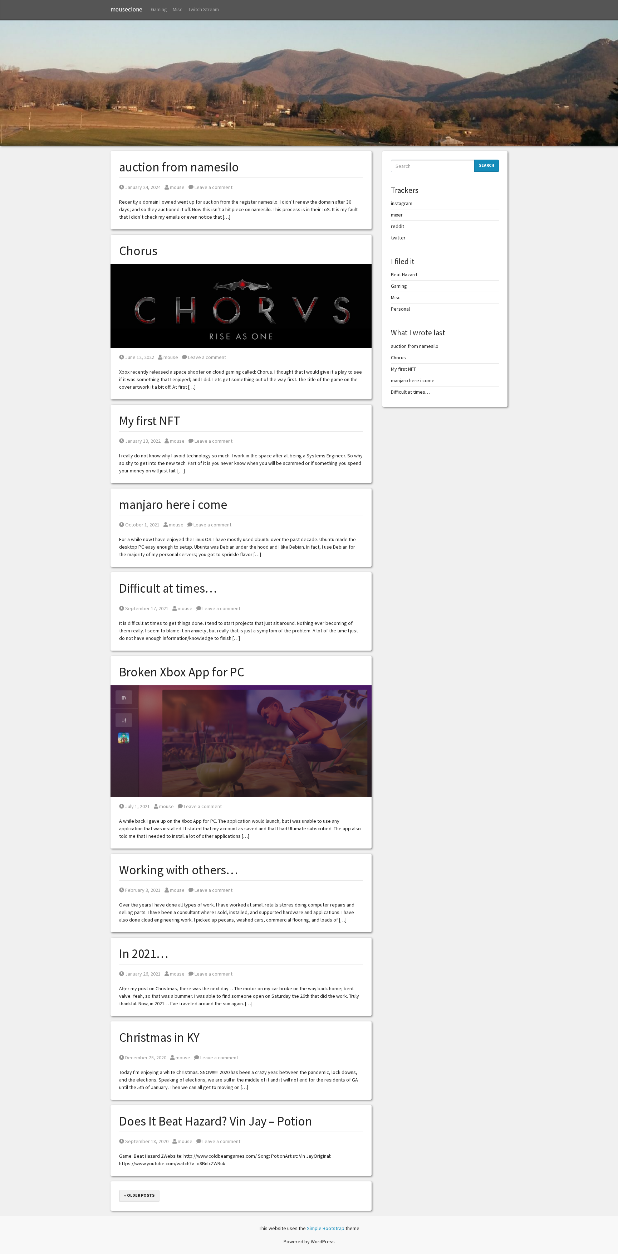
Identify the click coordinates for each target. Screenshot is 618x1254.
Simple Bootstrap (325, 1228)
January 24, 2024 (143, 187)
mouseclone (126, 9)
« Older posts (139, 1195)
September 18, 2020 (146, 1141)
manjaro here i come (173, 504)
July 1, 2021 (137, 806)
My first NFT (149, 421)
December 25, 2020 (145, 1057)
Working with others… (178, 870)
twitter (398, 237)
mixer (397, 215)
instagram (401, 203)
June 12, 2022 (139, 357)
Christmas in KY (159, 1037)
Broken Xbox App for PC (181, 672)
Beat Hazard (404, 274)
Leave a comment (212, 187)
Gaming (159, 9)
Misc (177, 9)
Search (486, 165)
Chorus (138, 251)
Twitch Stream (203, 9)
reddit (397, 226)
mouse (177, 187)
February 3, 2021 (143, 890)
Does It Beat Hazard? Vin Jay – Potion (215, 1121)
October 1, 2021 (142, 524)
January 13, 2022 (143, 441)
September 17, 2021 (146, 608)
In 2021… (143, 954)
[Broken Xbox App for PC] (241, 740)
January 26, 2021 (143, 974)
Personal (400, 309)
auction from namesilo (179, 167)
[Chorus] (241, 305)
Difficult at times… (168, 588)
